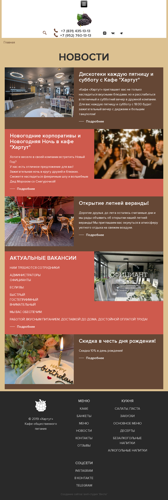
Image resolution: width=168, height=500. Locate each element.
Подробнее (95, 121)
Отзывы (84, 445)
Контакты (84, 438)
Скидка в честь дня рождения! (117, 341)
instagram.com (105, 33)
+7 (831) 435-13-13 (75, 31)
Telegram (121, 33)
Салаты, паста (127, 409)
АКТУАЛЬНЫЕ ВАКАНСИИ (43, 258)
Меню (84, 423)
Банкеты (84, 416)
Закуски (127, 416)
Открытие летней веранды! (114, 203)
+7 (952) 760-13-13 (75, 35)
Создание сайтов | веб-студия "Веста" (84, 494)
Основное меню (127, 423)
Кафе (84, 409)
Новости (84, 431)
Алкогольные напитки (127, 450)
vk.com (113, 33)
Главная (9, 42)
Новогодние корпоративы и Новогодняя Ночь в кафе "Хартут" (45, 142)
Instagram (84, 471)
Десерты (127, 431)
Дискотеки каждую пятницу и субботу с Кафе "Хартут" (116, 77)
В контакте (84, 478)
